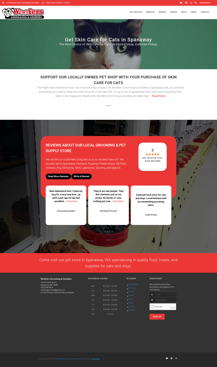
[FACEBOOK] (186, 3)
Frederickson (107, 163)
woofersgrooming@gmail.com (53, 290)
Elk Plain (121, 163)
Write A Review (81, 176)
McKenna (68, 167)
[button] (105, 231)
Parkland (81, 163)
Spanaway (69, 163)
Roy (59, 167)
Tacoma (100, 167)
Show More (76, 201)
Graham (51, 167)
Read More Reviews (58, 176)
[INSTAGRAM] (191, 3)
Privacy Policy (60, 359)
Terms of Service (73, 359)
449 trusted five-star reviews (152, 159)
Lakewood (88, 167)
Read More (159, 96)
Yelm (78, 167)
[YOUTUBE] (180, 3)
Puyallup (93, 163)
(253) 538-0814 (47, 287)
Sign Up (157, 316)
